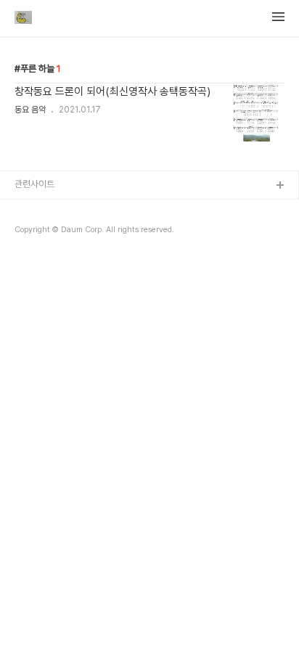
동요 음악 (30, 109)
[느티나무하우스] (23, 19)
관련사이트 (34, 184)
